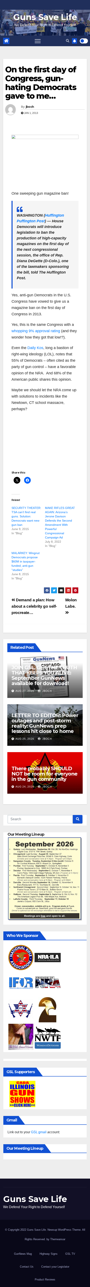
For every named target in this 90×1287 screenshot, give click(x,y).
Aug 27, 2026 (24, 690)
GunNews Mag (23, 1253)
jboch (30, 107)
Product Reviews (45, 1279)
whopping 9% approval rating (36, 331)
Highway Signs (49, 1253)
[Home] (6, 41)
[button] (67, 41)
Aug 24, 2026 (24, 786)
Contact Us (26, 1266)
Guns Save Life (45, 17)
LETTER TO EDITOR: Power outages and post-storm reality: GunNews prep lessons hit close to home (45, 723)
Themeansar (57, 1239)
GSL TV (70, 1253)
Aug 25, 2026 (24, 738)
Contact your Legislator (55, 1266)
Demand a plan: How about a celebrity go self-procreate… (34, 606)
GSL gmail (38, 1132)
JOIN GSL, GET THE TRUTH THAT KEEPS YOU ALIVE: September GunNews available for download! (44, 675)
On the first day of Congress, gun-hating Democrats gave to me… (40, 83)
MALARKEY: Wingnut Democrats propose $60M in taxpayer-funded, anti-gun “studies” (26, 561)
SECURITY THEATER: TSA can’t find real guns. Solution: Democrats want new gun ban (26, 516)
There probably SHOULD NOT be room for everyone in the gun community (44, 773)
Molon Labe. (71, 603)
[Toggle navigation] (37, 41)
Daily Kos (35, 348)
